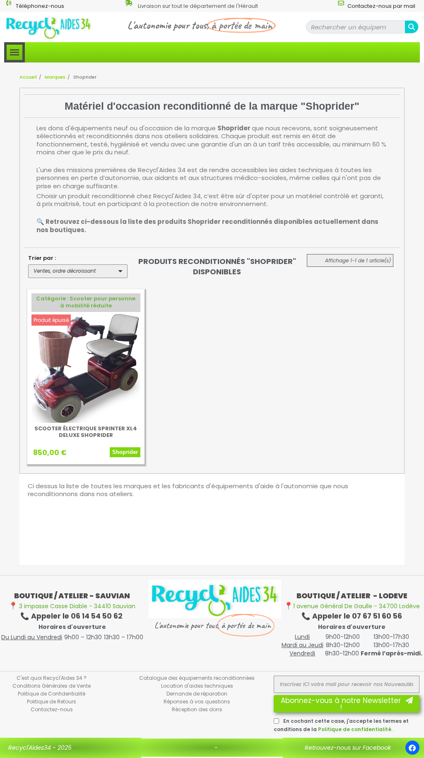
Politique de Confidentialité (51, 693)
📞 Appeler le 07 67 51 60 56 (351, 616)
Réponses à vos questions (197, 701)
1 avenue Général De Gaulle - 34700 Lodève (352, 606)
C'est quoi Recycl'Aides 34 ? (52, 677)
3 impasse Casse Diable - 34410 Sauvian (72, 606)
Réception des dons (197, 709)
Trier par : (42, 258)
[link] (86, 302)
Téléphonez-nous (40, 6)
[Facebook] (412, 748)
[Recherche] (411, 27)
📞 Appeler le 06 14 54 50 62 (72, 616)
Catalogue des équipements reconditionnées (197, 677)
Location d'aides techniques (197, 685)
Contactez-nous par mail (381, 6)
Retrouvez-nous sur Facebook (348, 748)
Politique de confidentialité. (355, 729)
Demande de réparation (196, 693)
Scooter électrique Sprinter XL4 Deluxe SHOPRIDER (85, 432)
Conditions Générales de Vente (51, 685)
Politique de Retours (51, 701)
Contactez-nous (52, 709)
